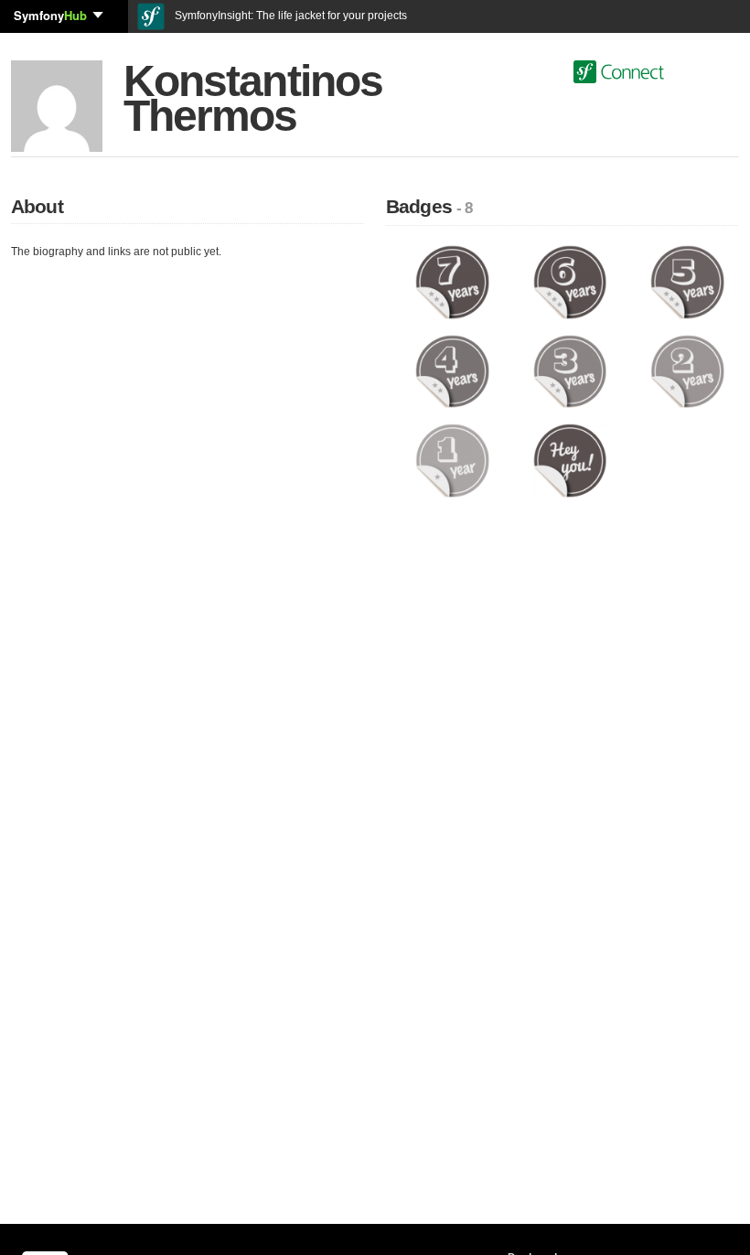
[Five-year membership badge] (687, 281)
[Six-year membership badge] (570, 281)
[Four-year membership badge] (452, 370)
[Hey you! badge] (570, 460)
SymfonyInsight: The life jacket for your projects (289, 15)
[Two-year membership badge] (687, 370)
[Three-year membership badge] (570, 370)
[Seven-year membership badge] (452, 281)
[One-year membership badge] (452, 460)
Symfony (50, 15)
